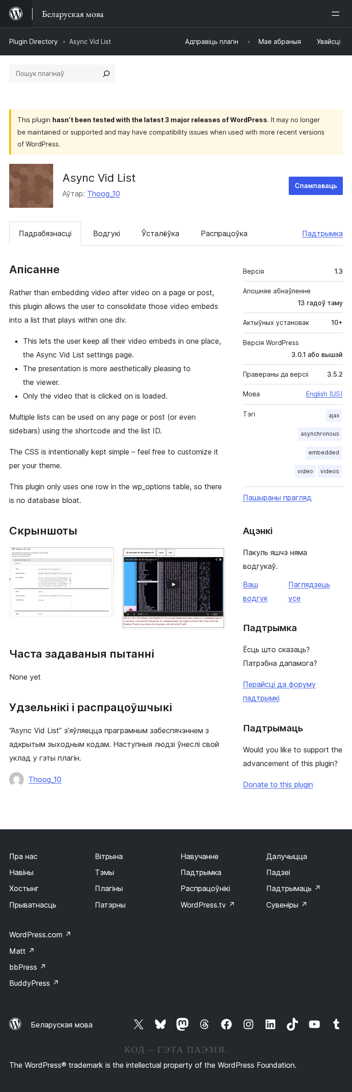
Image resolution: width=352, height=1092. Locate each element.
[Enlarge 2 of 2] (213, 559)
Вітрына (109, 856)
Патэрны (110, 904)
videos (329, 471)
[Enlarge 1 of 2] (101, 559)
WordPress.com (40, 934)
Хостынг (24, 888)
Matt (22, 951)
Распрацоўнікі (205, 888)
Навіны (21, 872)
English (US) (324, 394)
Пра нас (23, 856)
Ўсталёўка (160, 233)
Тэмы (104, 872)
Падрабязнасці (45, 233)
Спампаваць (316, 185)
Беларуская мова (62, 1024)
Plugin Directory (33, 41)
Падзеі (278, 872)
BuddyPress (34, 983)
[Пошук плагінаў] (106, 74)
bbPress (27, 967)
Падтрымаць (293, 888)
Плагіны (109, 888)
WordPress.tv (208, 904)
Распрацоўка (224, 233)
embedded (323, 452)
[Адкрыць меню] (337, 13)
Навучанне (200, 856)
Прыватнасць (32, 904)
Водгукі (106, 233)
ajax (334, 415)
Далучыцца (286, 856)
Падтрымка (322, 233)
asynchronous (320, 433)
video (305, 471)
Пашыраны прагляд (277, 497)
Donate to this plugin (278, 784)
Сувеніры (287, 904)
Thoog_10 (103, 193)
